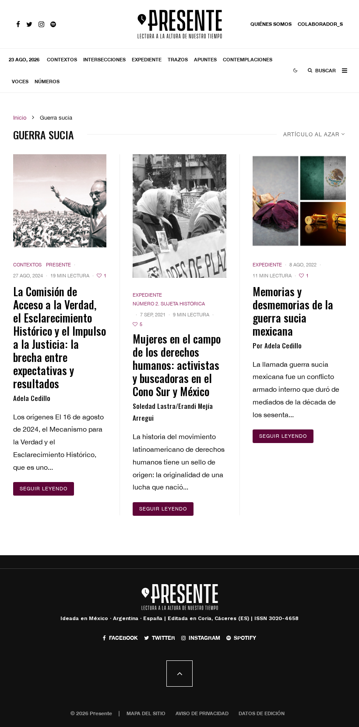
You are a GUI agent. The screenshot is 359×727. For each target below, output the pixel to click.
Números (47, 81)
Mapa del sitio (146, 713)
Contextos (62, 59)
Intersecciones (104, 59)
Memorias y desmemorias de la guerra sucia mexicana (293, 311)
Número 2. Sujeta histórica (169, 303)
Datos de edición (262, 713)
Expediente (147, 59)
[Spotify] (53, 24)
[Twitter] (29, 24)
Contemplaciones (247, 59)
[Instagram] (41, 24)
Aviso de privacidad (202, 713)
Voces (20, 81)
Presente (58, 264)
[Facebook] (18, 24)
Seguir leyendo (43, 488)
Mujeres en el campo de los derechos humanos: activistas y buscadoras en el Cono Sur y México (177, 365)
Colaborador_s (320, 24)
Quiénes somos (271, 24)
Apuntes (205, 59)
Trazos (178, 59)
